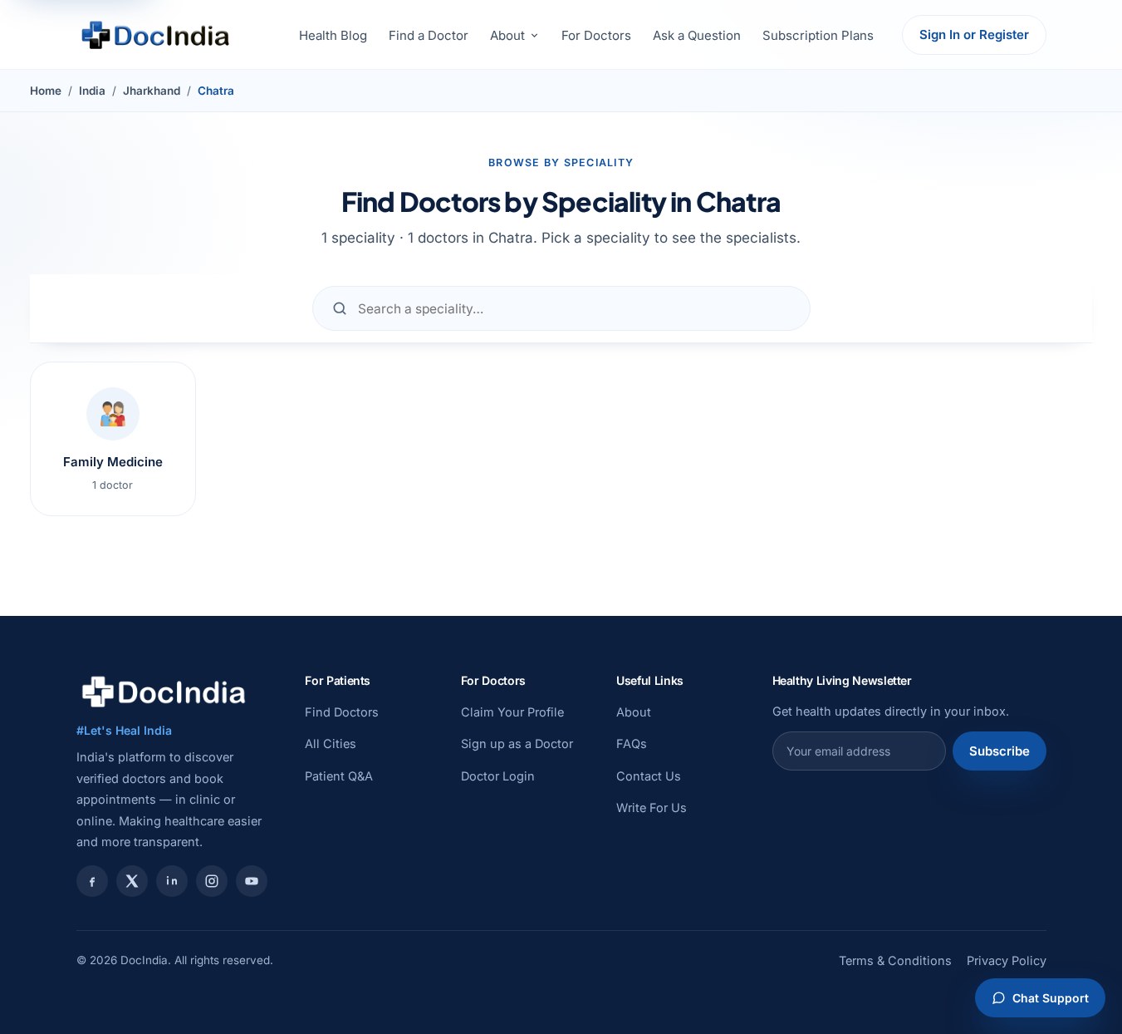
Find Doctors (342, 712)
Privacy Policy (1006, 960)
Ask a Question (697, 35)
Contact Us (648, 776)
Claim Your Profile (512, 712)
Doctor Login (498, 776)
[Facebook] (92, 881)
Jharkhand (151, 90)
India (92, 90)
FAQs (631, 743)
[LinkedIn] (172, 881)
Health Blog (333, 35)
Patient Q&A (339, 776)
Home (45, 90)
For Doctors (596, 35)
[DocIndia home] (155, 35)
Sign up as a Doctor (517, 743)
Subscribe (999, 751)
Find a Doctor (428, 35)
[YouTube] (251, 881)
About (507, 35)
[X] (132, 881)
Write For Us (651, 807)
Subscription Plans (818, 35)
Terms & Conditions (895, 960)
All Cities (330, 743)
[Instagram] (212, 881)
